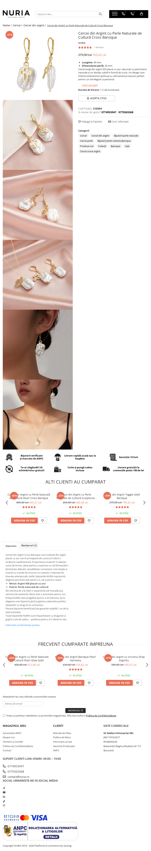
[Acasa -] (16, 14)
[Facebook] (4, 788)
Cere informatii (120, 121)
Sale (127, 146)
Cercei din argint (100, 135)
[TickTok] (4, 801)
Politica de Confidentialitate (101, 715)
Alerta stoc (98, 98)
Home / (7, 25)
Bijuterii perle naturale (126, 135)
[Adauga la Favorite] (42, 520)
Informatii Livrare (62, 741)
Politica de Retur (62, 737)
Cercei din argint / (35, 25)
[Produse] (115, 14)
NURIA (81, 43)
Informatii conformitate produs (23, 625)
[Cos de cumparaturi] (141, 13)
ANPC (56, 750)
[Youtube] (4, 792)
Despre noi (9, 737)
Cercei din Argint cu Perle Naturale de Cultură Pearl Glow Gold (27, 658)
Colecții (102, 146)
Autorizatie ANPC (12, 733)
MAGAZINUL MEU (14, 726)
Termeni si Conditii (13, 741)
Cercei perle (86, 140)
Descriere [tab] (11, 546)
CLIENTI (58, 726)
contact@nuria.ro (18, 777)
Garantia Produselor (64, 746)
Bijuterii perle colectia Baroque (114, 140)
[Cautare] (100, 14)
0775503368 (15, 771)
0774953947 (15, 766)
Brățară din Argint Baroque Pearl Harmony (75, 658)
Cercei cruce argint (90, 151)
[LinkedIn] (4, 796)
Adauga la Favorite (91, 121)
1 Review (98, 47)
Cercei (83, 135)
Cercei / (18, 25)
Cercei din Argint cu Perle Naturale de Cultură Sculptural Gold (75, 496)
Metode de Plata (62, 733)
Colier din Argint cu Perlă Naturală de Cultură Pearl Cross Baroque (29, 496)
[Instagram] (4, 805)
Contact (7, 750)
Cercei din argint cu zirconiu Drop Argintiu (124, 658)
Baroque (115, 146)
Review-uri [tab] (29, 545)
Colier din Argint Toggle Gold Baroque (122, 496)
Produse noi (86, 146)
